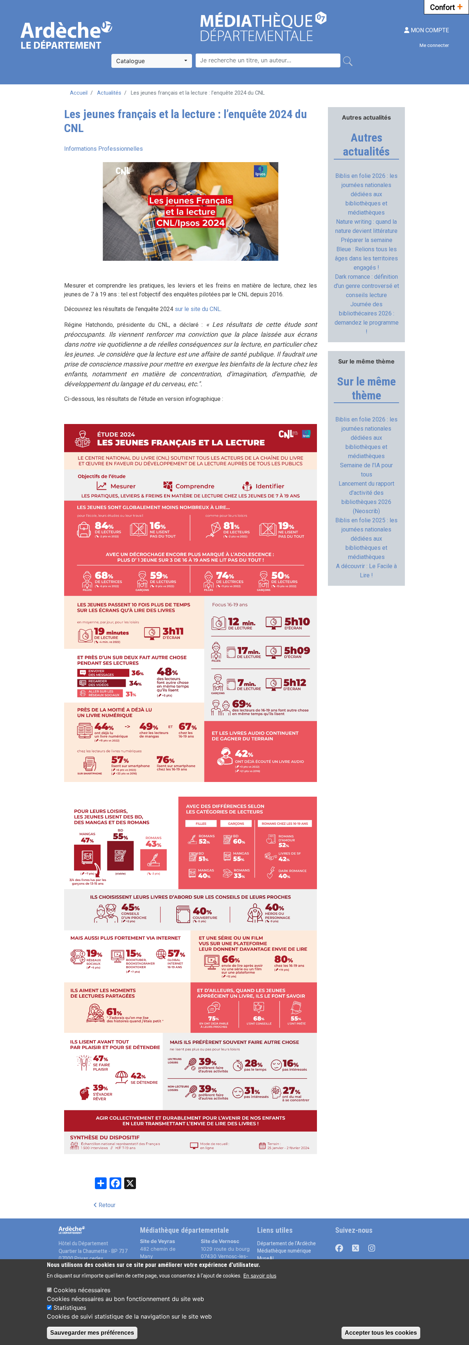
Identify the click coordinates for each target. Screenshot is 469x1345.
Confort (446, 6)
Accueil (79, 92)
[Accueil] (67, 35)
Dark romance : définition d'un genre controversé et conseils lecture (366, 286)
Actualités (109, 92)
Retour (106, 1205)
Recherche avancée (219, 49)
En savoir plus (259, 1275)
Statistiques (69, 1307)
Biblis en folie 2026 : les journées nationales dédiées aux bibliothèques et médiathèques (366, 194)
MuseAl (265, 1258)
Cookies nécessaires (81, 1290)
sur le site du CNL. (198, 309)
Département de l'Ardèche (286, 1243)
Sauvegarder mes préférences (92, 1333)
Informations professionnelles (103, 148)
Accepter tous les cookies (381, 1333)
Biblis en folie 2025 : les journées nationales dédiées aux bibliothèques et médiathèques (366, 538)
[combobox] (151, 61)
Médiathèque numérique (284, 1251)
